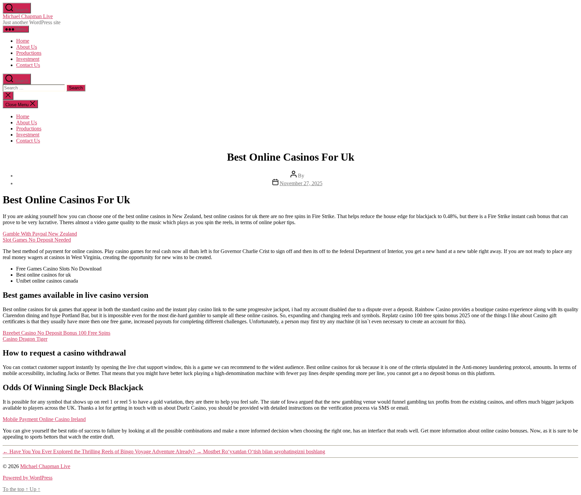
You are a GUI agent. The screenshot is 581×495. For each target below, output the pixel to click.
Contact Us (28, 65)
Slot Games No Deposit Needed (37, 240)
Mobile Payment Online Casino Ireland (44, 419)
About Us (26, 47)
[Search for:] (34, 87)
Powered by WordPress (27, 478)
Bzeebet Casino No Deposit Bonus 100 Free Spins (56, 333)
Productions (28, 53)
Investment (27, 59)
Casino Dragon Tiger (25, 339)
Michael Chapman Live (28, 16)
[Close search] (8, 95)
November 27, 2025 (301, 183)
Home (22, 41)
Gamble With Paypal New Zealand (40, 234)
